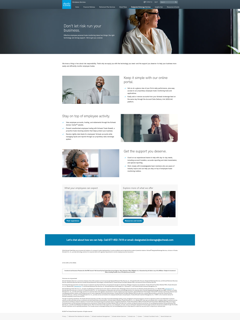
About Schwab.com (166, 316)
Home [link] (77, 7)
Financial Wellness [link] (89, 7)
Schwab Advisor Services (119, 316)
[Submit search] (176, 2)
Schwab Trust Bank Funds (151, 316)
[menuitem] (148, 2)
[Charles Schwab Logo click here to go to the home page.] (66, 4)
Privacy (64, 316)
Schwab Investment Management (101, 316)
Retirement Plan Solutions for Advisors (79, 316)
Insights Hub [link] (159, 7)
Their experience (72, 221)
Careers (140, 316)
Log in (156, 2)
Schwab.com (131, 316)
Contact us (149, 2)
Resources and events (133, 221)
